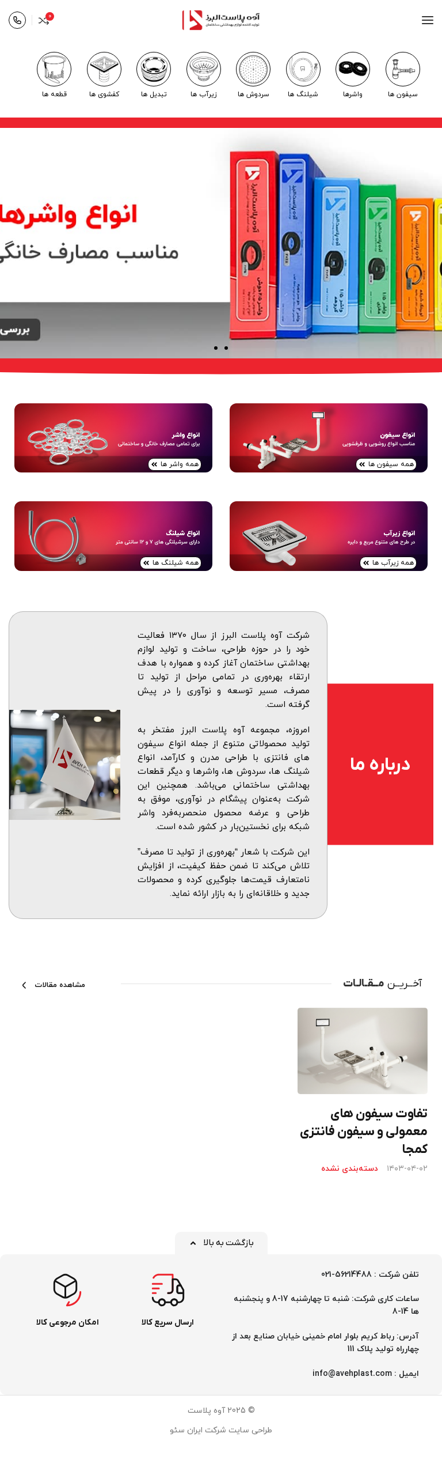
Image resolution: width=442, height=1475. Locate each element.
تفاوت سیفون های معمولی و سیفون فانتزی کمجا (364, 1132)
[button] (226, 348)
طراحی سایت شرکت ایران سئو (221, 1430)
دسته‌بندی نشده (349, 1169)
